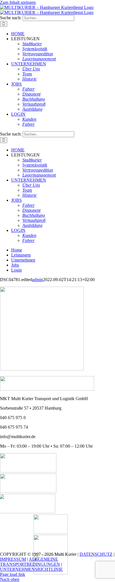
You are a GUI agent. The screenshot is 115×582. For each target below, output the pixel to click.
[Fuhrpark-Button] (28, 471)
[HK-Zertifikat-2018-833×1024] (50, 532)
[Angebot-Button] (28, 491)
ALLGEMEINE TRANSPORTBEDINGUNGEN (30, 562)
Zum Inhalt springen (18, 2)
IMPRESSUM (13, 559)
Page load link (12, 574)
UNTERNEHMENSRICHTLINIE (31, 569)
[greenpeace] (50, 573)
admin (37, 279)
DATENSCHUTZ (96, 554)
